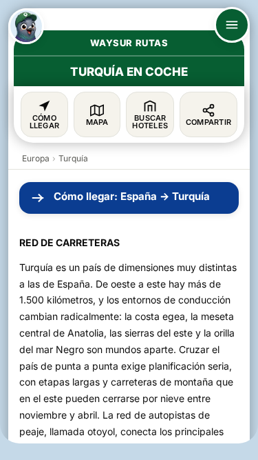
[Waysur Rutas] (26, 26)
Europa (36, 158)
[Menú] (232, 25)
